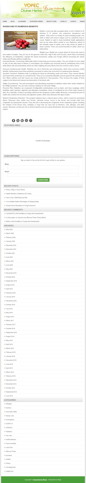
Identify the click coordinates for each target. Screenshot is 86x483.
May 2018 (9, 312)
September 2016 (11, 332)
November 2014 (11, 384)
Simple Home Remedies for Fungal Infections (21, 205)
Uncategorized (10, 467)
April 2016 (9, 344)
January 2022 (10, 241)
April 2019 (9, 289)
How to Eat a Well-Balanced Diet (16, 197)
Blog (12, 21)
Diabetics (9, 431)
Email (7, 171)
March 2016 (10, 348)
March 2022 (10, 233)
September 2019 (11, 281)
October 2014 (10, 388)
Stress (8, 463)
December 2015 (11, 360)
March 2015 (10, 372)
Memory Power (11, 451)
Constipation (10, 419)
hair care (9, 435)
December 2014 (11, 380)
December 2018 (11, 301)
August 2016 (10, 336)
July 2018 (9, 309)
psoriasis (9, 455)
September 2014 (11, 392)
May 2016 (9, 340)
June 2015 (9, 364)
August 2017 (10, 316)
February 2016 (10, 352)
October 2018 (10, 305)
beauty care (51, 21)
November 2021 (11, 249)
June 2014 (9, 396)
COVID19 (73, 21)
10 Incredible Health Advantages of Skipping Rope (22, 201)
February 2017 (10, 324)
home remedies (11, 443)
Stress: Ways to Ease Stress (15, 190)
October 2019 (10, 277)
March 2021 (10, 261)
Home (5, 21)
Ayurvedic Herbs (36, 21)
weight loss (9, 471)
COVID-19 (63, 21)
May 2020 (9, 269)
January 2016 (10, 356)
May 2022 (9, 229)
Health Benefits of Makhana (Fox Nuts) (18, 193)
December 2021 (11, 245)
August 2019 (10, 285)
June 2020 (9, 265)
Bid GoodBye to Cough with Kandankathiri (29, 213)
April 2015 (9, 368)
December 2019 (11, 273)
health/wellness (11, 439)
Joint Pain (9, 447)
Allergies (22, 21)
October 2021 (10, 253)
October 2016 (10, 328)
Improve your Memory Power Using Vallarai (32, 217)
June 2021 (9, 257)
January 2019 (10, 297)
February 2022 (10, 237)
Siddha (8, 459)
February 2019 (10, 293)
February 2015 (10, 376)
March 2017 (10, 320)
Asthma (8, 408)
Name (7, 164)
